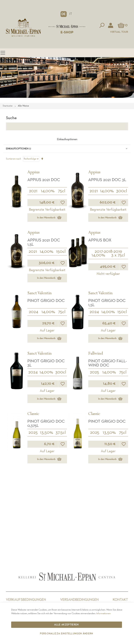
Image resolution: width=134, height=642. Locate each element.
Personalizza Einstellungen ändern (66, 633)
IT (70, 14)
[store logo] (66, 26)
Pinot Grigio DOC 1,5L (107, 303)
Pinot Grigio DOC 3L (46, 363)
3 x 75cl (118, 255)
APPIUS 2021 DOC (43, 180)
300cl (121, 191)
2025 (94, 372)
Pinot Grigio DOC (46, 301)
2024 (33, 312)
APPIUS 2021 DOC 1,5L (43, 242)
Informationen (103, 613)
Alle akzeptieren (66, 624)
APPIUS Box (99, 240)
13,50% (46, 432)
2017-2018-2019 (108, 251)
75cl (61, 191)
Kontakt (120, 599)
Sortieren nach (13, 159)
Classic (33, 414)
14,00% (48, 191)
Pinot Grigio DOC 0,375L (46, 423)
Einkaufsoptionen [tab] (67, 139)
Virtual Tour (119, 32)
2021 (33, 191)
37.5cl (60, 432)
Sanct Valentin (39, 293)
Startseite (8, 106)
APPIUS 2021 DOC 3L (107, 180)
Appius (33, 172)
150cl (61, 251)
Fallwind (95, 353)
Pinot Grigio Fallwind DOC (107, 363)
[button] (64, 13)
